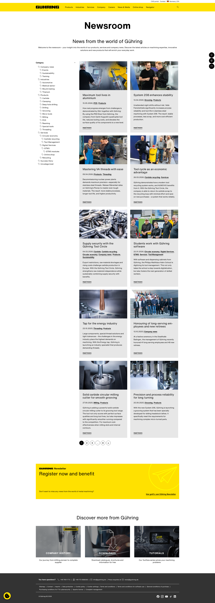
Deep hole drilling (50, 104)
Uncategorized (47, 164)
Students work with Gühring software (151, 245)
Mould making (48, 88)
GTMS (47, 148)
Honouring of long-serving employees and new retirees (153, 325)
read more (87, 127)
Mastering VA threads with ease (103, 169)
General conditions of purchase (158, 587)
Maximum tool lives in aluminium (96, 96)
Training (45, 76)
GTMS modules (52, 151)
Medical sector (48, 85)
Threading (46, 129)
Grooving (46, 110)
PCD (44, 120)
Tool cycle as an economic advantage (150, 170)
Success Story (47, 161)
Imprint (57, 587)
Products (69, 7)
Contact (163, 1)
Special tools (48, 126)
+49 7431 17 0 (65, 580)
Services (90, 7)
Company (101, 7)
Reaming (46, 123)
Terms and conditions (107, 587)
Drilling (45, 107)
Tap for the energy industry (100, 323)
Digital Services (49, 145)
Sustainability (48, 73)
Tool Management (52, 142)
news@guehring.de (131, 580)
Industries (80, 7)
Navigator (150, 7)
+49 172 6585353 (82, 580)
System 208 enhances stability (153, 95)
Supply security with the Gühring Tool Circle (98, 245)
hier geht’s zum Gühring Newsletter (161, 494)
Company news (47, 67)
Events (45, 70)
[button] (7, 595)
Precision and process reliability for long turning (154, 396)
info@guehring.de (99, 580)
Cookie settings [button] (92, 587)
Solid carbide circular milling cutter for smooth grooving (101, 396)
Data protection (67, 587)
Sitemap (42, 587)
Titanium (46, 92)
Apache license (78, 589)
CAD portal (155, 1)
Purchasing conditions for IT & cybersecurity (54, 589)
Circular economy (50, 135)
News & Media (124, 7)
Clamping (46, 101)
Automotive (47, 82)
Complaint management (94, 589)
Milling (45, 117)
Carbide (45, 98)
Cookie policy (80, 587)
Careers (111, 7)
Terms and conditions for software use (130, 587)
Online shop (138, 7)
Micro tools (47, 114)
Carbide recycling (51, 139)
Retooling (46, 157)
